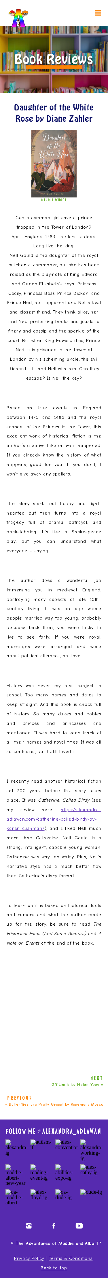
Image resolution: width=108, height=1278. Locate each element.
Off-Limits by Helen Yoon (75, 1084)
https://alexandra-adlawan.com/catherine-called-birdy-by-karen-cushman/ (54, 819)
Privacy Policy (29, 1258)
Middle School (54, 200)
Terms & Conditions (71, 1258)
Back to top (54, 1268)
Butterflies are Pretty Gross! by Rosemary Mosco (56, 1104)
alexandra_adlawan (71, 1131)
